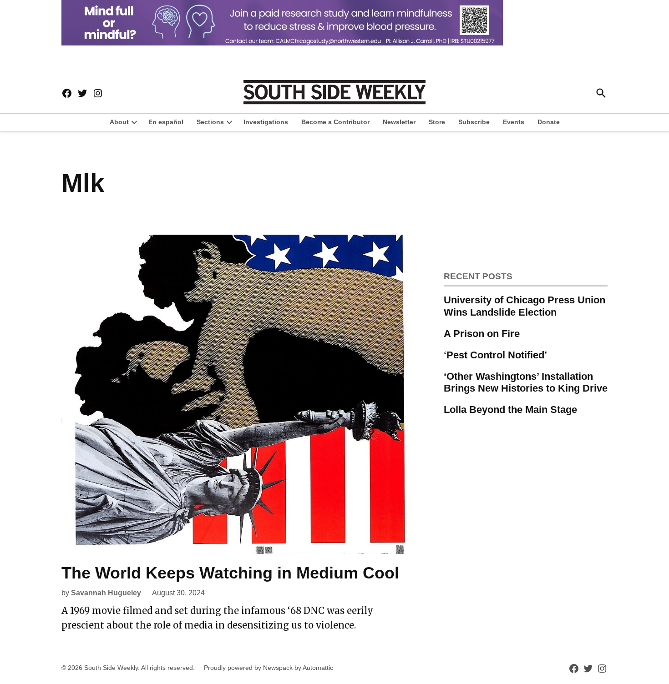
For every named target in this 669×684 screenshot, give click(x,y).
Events (513, 122)
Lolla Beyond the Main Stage (510, 409)
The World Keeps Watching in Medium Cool (230, 572)
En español (165, 122)
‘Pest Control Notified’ (495, 355)
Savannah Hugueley (106, 593)
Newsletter (399, 122)
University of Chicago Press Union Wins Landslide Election (524, 306)
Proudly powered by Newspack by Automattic (268, 667)
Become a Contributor (335, 122)
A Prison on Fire (482, 333)
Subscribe (474, 122)
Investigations (265, 122)
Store (437, 122)
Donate (548, 122)
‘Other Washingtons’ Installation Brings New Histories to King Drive (526, 382)
